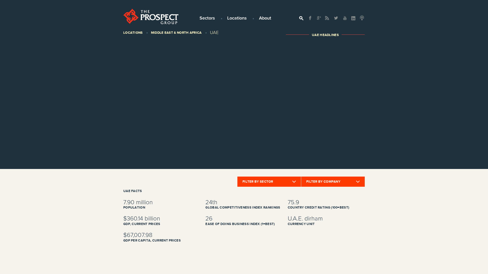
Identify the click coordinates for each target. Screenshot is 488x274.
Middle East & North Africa (176, 33)
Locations (237, 18)
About (265, 18)
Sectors (207, 18)
